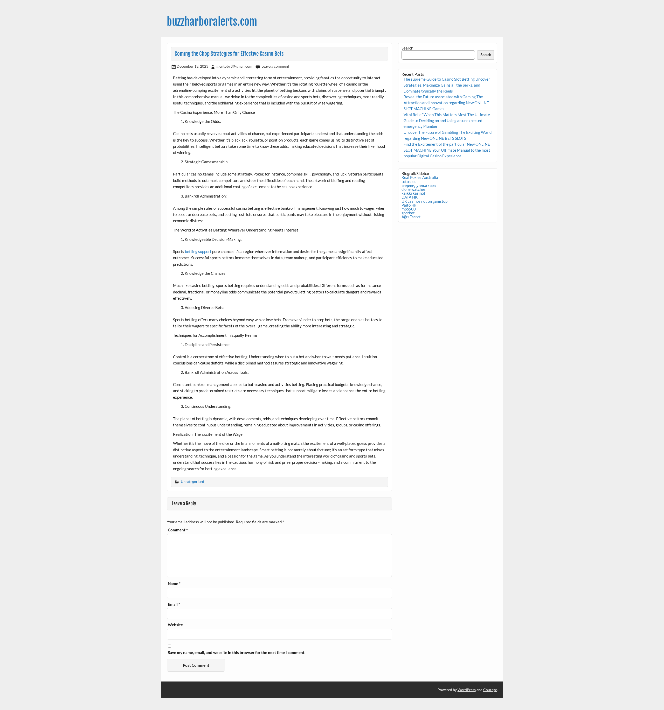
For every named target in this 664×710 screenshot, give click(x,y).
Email (174, 604)
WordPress (467, 689)
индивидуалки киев (419, 185)
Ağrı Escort (411, 216)
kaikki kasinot (413, 193)
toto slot (409, 181)
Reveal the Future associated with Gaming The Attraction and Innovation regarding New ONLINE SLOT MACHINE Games (446, 102)
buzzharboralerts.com (212, 21)
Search (407, 48)
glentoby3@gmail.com (234, 66)
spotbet (408, 212)
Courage (490, 689)
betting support (198, 251)
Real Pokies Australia (420, 177)
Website (175, 625)
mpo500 (409, 209)
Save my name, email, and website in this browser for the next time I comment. (236, 653)
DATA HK (410, 197)
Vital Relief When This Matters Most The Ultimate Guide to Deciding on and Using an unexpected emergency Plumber (447, 120)
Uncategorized (192, 481)
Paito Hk (409, 205)
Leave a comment (275, 66)
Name (174, 584)
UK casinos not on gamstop (424, 201)
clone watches (414, 189)
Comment (178, 530)
